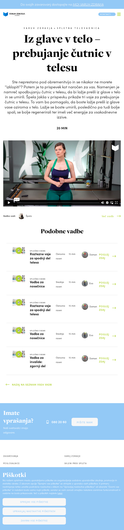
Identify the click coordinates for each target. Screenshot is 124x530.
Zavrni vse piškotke (34, 520)
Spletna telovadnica (78, 28)
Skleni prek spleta (75, 463)
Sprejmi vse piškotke (34, 501)
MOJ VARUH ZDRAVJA (88, 4)
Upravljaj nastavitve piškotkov (34, 511)
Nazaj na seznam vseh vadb (32, 384)
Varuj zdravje (72, 456)
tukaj (59, 493)
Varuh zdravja (38, 28)
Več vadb (108, 216)
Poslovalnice (11, 463)
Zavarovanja (10, 456)
